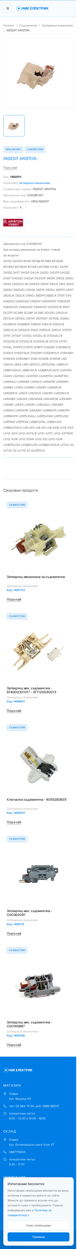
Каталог (8, 25)
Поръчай (10, 168)
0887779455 (17, 1152)
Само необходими (38, 1225)
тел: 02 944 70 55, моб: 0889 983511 (34, 1106)
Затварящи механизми (57, 25)
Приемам (38, 1237)
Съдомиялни (28, 25)
